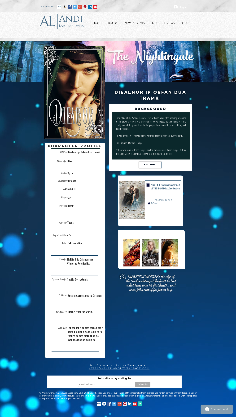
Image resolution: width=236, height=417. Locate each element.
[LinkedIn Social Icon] (90, 7)
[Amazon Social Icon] (64, 7)
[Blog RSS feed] (140, 403)
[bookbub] (95, 7)
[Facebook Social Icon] (70, 7)
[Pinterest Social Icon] (85, 7)
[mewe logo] (59, 7)
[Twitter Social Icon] (75, 7)
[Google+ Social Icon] (80, 7)
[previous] (129, 254)
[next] (172, 254)
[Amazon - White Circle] (104, 404)
